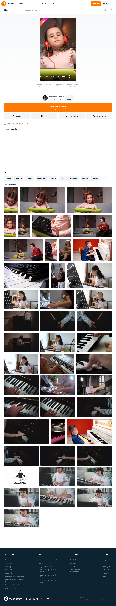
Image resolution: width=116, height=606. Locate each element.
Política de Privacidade (85, 600)
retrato (85, 178)
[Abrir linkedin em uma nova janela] (34, 599)
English (104, 560)
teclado (53, 178)
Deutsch (104, 570)
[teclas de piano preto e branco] (26, 275)
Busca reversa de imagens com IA (15, 581)
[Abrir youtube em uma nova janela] (48, 599)
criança (29, 178)
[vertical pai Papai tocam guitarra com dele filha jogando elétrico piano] (24, 226)
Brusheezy (9, 560)
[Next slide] (107, 178)
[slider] (57, 76)
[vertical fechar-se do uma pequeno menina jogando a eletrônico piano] (51, 250)
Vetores (11, 4)
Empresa (8, 570)
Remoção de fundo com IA (15, 585)
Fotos (21, 4)
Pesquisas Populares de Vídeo (47, 581)
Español (104, 563)
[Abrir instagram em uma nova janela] (30, 599)
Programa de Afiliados (46, 566)
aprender (73, 178)
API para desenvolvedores (15, 576)
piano (63, 178)
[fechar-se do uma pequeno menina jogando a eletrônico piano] (51, 226)
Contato (72, 563)
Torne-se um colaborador (74, 571)
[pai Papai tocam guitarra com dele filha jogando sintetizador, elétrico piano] (92, 226)
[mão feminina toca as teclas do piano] (94, 364)
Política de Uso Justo (102, 600)
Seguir (68, 99)
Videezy (8, 566)
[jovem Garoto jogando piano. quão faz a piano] (89, 431)
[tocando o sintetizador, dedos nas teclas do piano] (94, 342)
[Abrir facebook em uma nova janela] (26, 599)
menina (8, 178)
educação (41, 178)
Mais (53, 4)
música (19, 178)
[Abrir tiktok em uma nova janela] (41, 599)
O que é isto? (25, 124)
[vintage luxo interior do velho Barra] (58, 431)
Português (105, 566)
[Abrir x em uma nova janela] (45, 599)
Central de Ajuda (75, 560)
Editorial (43, 4)
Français (104, 573)
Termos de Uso (71, 600)
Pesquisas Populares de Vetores (47, 571)
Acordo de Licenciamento (47, 560)
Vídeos (31, 4)
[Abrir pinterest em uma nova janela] (37, 599)
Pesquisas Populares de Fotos (47, 576)
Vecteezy (8, 563)
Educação (8, 573)
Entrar (104, 4)
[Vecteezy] (3, 3)
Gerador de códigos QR (14, 588)
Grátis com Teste (57, 107)
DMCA (40, 563)
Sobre (71, 566)
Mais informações (11, 129)
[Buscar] (103, 10)
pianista (96, 178)
